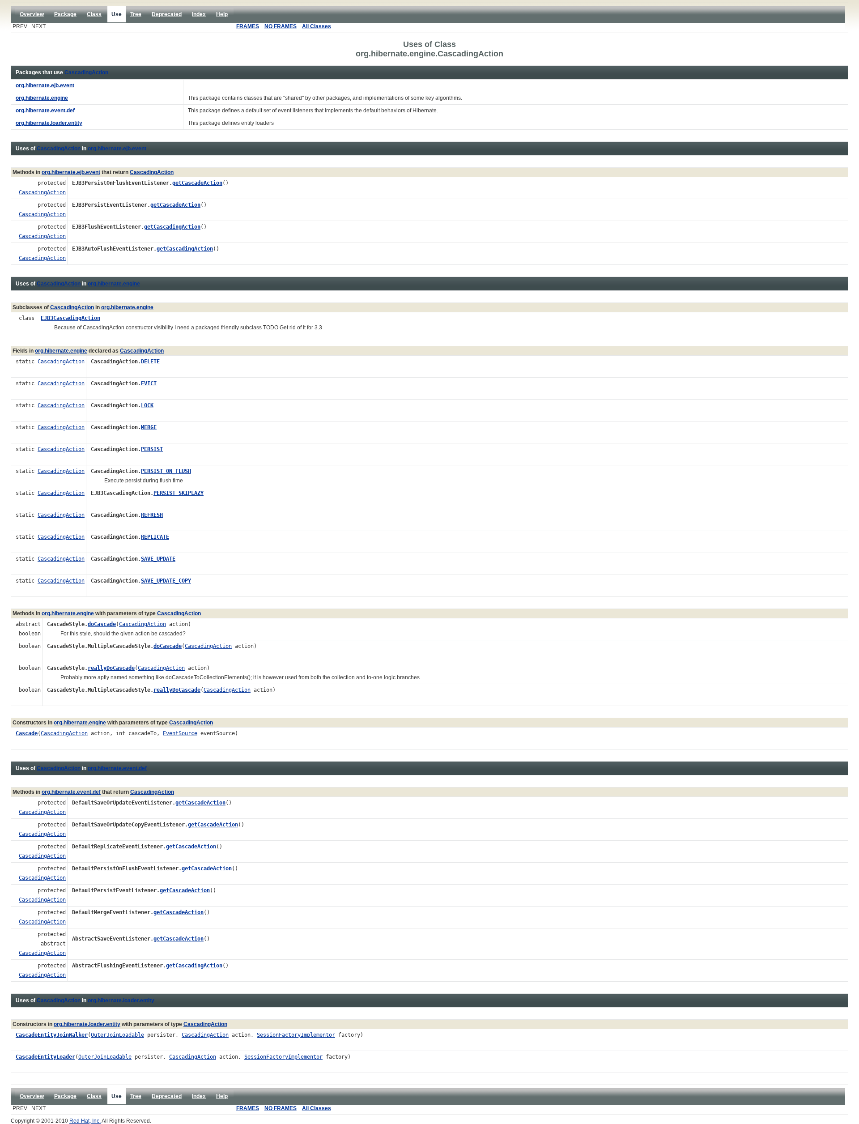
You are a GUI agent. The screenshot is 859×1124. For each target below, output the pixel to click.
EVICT (149, 383)
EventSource (180, 733)
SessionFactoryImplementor (296, 1035)
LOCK (147, 405)
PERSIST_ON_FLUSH (166, 471)
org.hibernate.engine (114, 284)
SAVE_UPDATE (158, 559)
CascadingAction (86, 72)
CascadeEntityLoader (45, 1057)
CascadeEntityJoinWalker (52, 1035)
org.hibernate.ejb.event (117, 148)
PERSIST (152, 449)
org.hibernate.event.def (117, 768)
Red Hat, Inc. (85, 1121)
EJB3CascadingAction (70, 318)
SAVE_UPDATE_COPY (166, 581)
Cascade (27, 733)
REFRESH (152, 515)
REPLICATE (155, 537)
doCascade (102, 624)
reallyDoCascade (111, 668)
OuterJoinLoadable (117, 1035)
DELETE (150, 361)
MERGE (149, 427)
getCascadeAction (197, 183)
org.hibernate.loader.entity (121, 1000)
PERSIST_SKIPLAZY (178, 493)
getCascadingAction (172, 227)
